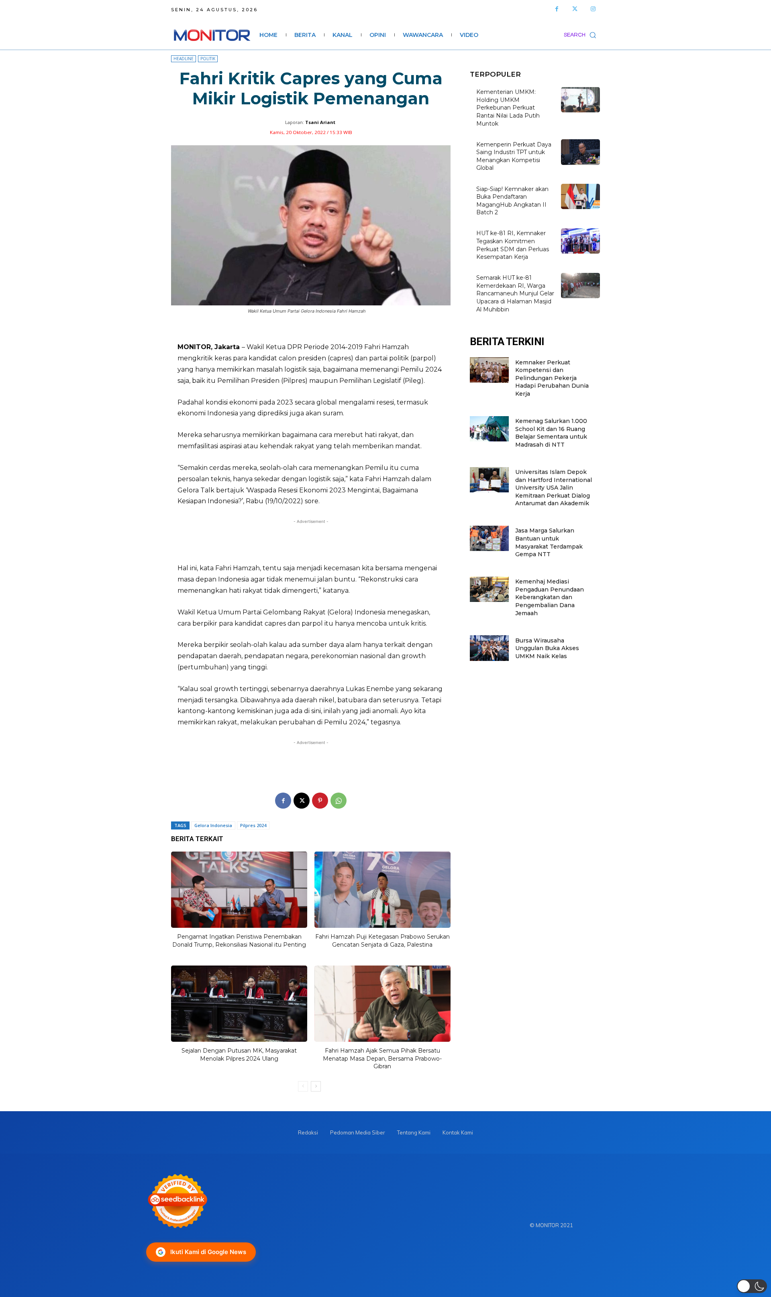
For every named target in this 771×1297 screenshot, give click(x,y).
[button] (582, 35)
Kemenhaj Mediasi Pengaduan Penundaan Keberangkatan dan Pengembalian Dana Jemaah (549, 597)
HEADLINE (183, 58)
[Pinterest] (320, 801)
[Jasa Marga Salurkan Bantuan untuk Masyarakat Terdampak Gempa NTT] (489, 538)
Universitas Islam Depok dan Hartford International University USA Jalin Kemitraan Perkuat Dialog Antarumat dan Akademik (553, 487)
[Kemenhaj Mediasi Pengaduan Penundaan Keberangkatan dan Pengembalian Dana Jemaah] (489, 589)
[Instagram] (593, 9)
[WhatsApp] (338, 801)
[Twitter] (575, 9)
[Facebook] (557, 9)
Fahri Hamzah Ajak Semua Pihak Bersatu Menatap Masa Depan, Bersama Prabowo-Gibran (382, 1058)
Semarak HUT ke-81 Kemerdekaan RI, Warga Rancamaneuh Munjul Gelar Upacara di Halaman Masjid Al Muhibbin (515, 293)
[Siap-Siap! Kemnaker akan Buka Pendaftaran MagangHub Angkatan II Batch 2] (580, 196)
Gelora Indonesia (213, 825)
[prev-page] (303, 1086)
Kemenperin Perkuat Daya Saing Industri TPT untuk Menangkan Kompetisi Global (513, 156)
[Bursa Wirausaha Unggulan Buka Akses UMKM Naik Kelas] (489, 648)
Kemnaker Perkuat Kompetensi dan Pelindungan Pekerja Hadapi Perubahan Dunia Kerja (552, 378)
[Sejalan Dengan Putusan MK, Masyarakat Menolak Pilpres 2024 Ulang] (239, 1004)
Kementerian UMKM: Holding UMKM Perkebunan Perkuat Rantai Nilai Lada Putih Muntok (508, 107)
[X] (302, 801)
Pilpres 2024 (253, 825)
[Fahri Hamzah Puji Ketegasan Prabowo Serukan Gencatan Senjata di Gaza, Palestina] (382, 890)
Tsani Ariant (320, 122)
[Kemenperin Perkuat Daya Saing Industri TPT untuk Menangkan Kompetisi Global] (580, 152)
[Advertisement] (311, 541)
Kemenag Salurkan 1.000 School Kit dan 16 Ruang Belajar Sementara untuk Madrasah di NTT (551, 432)
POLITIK (207, 58)
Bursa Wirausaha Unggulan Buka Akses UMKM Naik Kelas (547, 648)
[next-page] (316, 1086)
